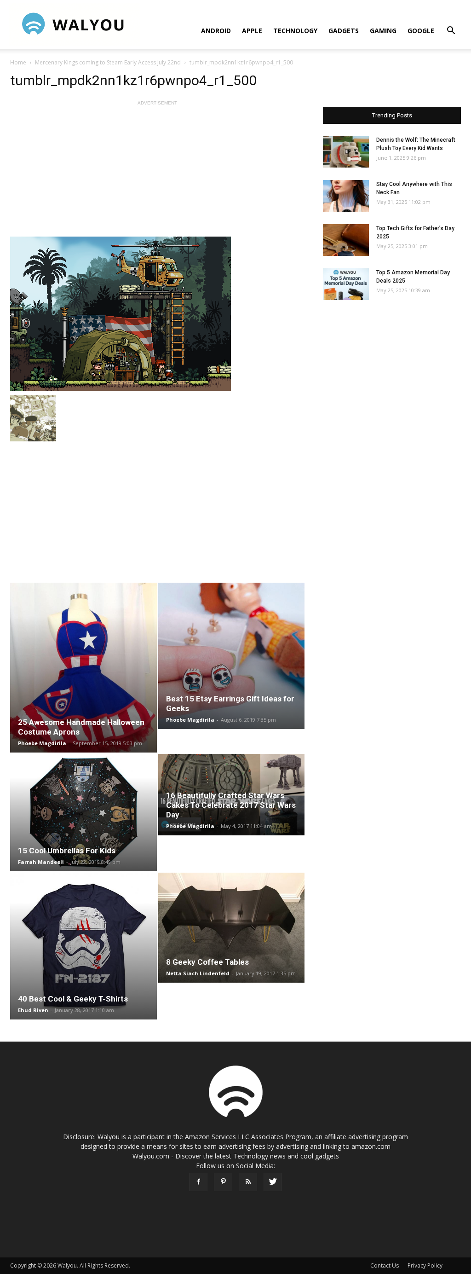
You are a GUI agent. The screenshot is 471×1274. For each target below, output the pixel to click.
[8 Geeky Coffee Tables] (231, 928)
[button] (451, 31)
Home (18, 62)
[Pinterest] (223, 1182)
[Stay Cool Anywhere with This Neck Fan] (346, 196)
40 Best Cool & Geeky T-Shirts (73, 998)
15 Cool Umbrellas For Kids (66, 850)
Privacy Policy (425, 1265)
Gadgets (343, 30)
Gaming (383, 30)
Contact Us (384, 1265)
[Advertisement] (157, 172)
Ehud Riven (33, 1010)
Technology (295, 30)
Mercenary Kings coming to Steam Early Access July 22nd (108, 62)
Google (421, 30)
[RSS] (248, 1182)
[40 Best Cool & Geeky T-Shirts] (83, 946)
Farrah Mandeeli (41, 861)
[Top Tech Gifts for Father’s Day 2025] (346, 240)
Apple (252, 30)
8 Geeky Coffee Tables (207, 962)
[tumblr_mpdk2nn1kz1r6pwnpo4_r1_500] (157, 314)
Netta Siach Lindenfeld (198, 973)
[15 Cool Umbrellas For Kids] (83, 812)
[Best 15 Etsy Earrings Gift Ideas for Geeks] (231, 656)
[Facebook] (198, 1182)
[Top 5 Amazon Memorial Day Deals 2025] (346, 284)
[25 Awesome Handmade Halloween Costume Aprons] (83, 668)
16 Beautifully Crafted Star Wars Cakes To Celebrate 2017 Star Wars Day (231, 805)
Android (216, 30)
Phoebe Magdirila (42, 743)
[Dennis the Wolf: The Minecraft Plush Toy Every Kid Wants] (346, 152)
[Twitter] (273, 1182)
